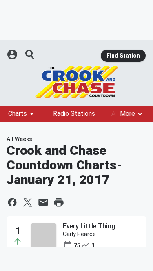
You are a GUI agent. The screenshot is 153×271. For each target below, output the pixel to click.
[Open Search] (30, 54)
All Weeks (19, 139)
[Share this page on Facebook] (12, 202)
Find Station (123, 55)
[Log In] (13, 54)
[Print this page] (58, 202)
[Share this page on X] (27, 202)
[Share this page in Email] (43, 202)
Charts (17, 113)
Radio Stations (74, 113)
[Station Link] (76, 82)
